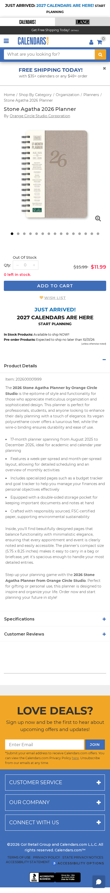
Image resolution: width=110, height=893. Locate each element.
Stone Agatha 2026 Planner (28, 100)
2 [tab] (18, 233)
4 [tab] (30, 233)
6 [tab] (42, 233)
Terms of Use (19, 857)
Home (9, 94)
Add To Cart (55, 285)
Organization (67, 94)
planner (59, 405)
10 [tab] (67, 233)
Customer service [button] (35, 782)
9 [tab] (61, 233)
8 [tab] (55, 233)
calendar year (90, 445)
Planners (91, 94)
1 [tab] (12, 233)
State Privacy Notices (82, 857)
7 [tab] (49, 233)
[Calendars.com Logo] (33, 40)
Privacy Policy (46, 857)
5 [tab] (36, 233)
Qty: (7, 265)
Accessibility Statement (28, 862)
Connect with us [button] (34, 822)
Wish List (55, 298)
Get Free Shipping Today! (50, 30)
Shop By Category (35, 94)
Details (75, 30)
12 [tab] (79, 233)
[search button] (100, 54)
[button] (27, 22)
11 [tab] (73, 233)
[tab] (55, 359)
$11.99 (98, 267)
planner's (71, 545)
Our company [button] (29, 802)
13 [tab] (85, 233)
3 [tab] (24, 233)
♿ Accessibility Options (78, 863)
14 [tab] (92, 233)
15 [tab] (98, 233)
